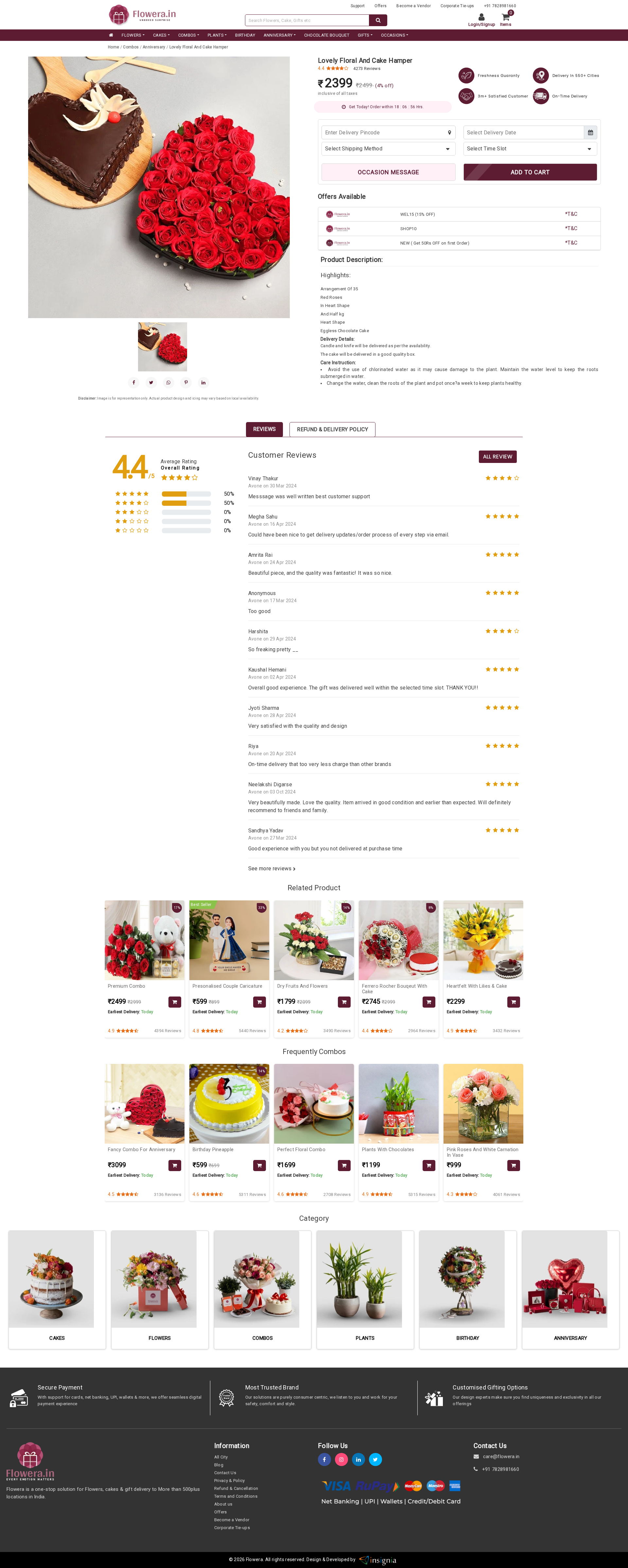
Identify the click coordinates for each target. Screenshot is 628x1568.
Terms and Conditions (235, 1496)
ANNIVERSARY (278, 35)
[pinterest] (186, 382)
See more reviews (270, 868)
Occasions (393, 35)
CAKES (160, 35)
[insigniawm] (378, 1559)
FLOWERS (131, 35)
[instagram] (343, 1460)
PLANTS (216, 35)
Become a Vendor (413, 6)
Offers (381, 6)
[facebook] (133, 382)
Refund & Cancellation (236, 1488)
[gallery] (163, 347)
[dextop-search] (378, 20)
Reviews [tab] (264, 429)
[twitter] (377, 1460)
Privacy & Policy (229, 1480)
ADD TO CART (530, 172)
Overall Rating (180, 468)
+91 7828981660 (500, 6)
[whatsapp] (168, 382)
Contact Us (225, 1472)
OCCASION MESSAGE (388, 172)
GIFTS (364, 35)
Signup (488, 24)
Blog (218, 1464)
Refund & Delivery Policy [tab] (332, 429)
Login (474, 24)
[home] (110, 35)
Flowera (254, 1559)
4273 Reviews (366, 68)
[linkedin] (203, 382)
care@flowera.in (500, 1456)
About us (223, 1504)
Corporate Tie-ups (457, 6)
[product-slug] (174, 1002)
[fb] (326, 1460)
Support (358, 6)
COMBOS (187, 35)
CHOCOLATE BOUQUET (326, 35)
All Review (498, 456)
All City (221, 1457)
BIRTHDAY (245, 35)
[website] (142, 14)
